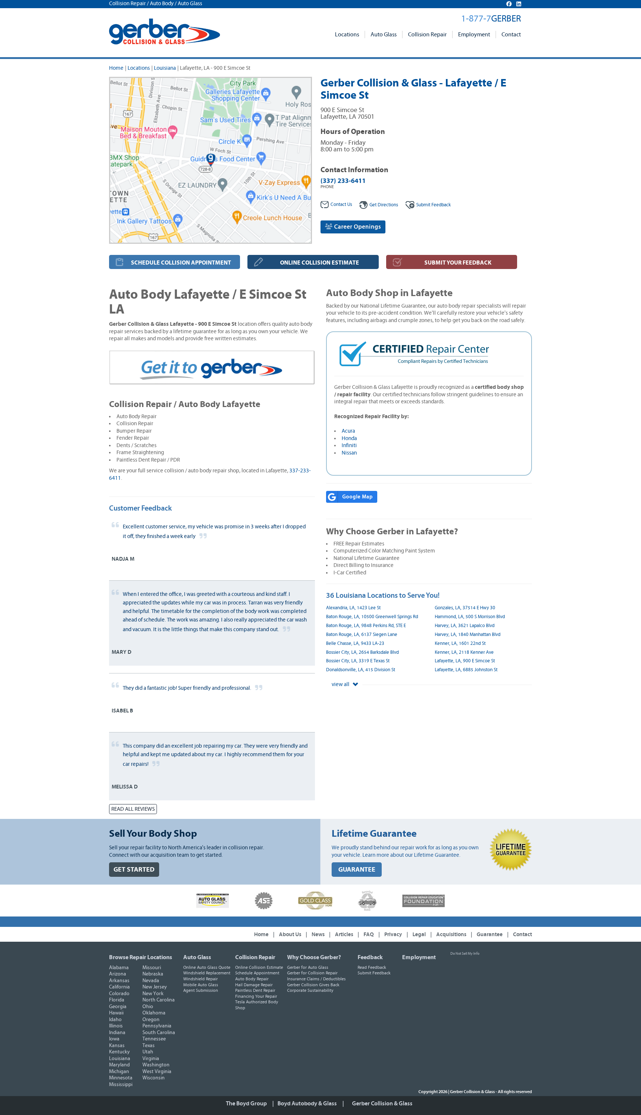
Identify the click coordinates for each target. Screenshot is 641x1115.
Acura (348, 431)
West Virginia (156, 1071)
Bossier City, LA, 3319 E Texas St (357, 661)
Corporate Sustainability (310, 990)
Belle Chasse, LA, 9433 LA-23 (355, 643)
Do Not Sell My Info (464, 953)
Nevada (150, 980)
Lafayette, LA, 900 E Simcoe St (465, 661)
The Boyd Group (246, 1103)
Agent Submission (200, 990)
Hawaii (116, 1013)
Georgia (117, 1006)
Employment (474, 34)
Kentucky (119, 1052)
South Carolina (158, 1032)
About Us (290, 934)
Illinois (116, 1026)
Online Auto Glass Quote (206, 967)
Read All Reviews (133, 809)
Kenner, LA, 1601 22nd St (460, 643)
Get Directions (383, 205)
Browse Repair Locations (140, 957)
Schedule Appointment (257, 973)
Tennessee (154, 1039)
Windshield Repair (200, 979)
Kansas (117, 1045)
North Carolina (158, 1000)
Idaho (115, 1019)
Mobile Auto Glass (200, 985)
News (318, 934)
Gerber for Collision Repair (312, 973)
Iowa (114, 1039)
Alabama (119, 967)
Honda (349, 438)
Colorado (119, 993)
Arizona (117, 974)
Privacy (393, 934)
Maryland (119, 1065)
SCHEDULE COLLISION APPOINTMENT (181, 262)
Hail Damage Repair (254, 985)
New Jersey (154, 987)
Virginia (150, 1058)
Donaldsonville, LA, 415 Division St (360, 670)
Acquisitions (451, 934)
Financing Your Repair (256, 996)
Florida (116, 1000)
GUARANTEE (356, 869)
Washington (156, 1065)
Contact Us (341, 204)
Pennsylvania (156, 1026)
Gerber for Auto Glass (307, 967)
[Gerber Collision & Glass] (164, 32)
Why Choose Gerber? (314, 957)
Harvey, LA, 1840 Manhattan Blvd (467, 634)
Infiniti (349, 445)
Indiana (117, 1032)
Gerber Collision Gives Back (313, 985)
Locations (347, 34)
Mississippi (120, 1084)
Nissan (349, 453)
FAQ (369, 934)
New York (153, 993)
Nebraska (152, 974)
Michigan (119, 1071)
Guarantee (490, 934)
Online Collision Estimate (259, 967)
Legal (419, 934)
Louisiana (165, 68)
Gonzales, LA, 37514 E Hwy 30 (465, 608)
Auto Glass (384, 34)
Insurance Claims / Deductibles (316, 979)
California (119, 987)
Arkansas (119, 980)
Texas (148, 1045)
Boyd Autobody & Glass (307, 1103)
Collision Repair (427, 34)
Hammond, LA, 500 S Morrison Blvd (470, 616)
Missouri (151, 967)
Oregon (151, 1019)
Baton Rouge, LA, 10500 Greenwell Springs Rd (372, 616)
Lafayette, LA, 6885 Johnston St (466, 670)
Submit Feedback (374, 973)
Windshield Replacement (206, 973)
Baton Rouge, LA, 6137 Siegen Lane (361, 634)
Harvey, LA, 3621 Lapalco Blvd (464, 625)
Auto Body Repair (252, 979)
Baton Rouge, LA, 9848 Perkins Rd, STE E (366, 625)
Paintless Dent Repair (255, 990)
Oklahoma (153, 1013)
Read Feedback (372, 967)
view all (341, 684)
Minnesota (120, 1077)
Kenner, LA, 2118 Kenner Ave (464, 652)
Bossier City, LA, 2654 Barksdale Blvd (362, 652)
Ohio (147, 1006)
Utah (147, 1052)
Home (116, 68)
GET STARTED (134, 869)
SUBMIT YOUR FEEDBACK (458, 262)
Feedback (433, 205)
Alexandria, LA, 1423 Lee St (353, 608)
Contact (511, 34)
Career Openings (357, 227)
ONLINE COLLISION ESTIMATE (319, 262)
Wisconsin (153, 1077)
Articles (344, 934)
